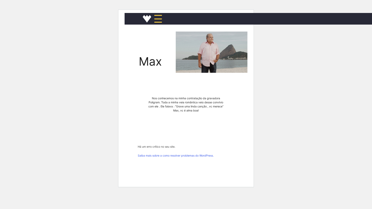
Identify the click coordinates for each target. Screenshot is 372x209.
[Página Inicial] (147, 18)
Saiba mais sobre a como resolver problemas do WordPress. (176, 155)
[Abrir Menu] (158, 19)
